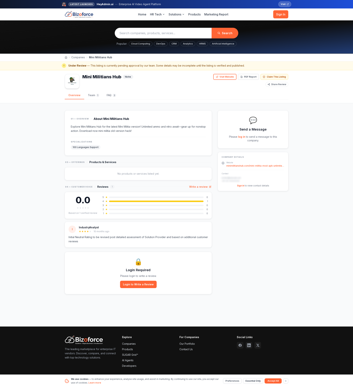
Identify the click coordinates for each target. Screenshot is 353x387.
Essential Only (253, 380)
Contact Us (186, 349)
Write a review (198, 186)
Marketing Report (216, 14)
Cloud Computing (140, 43)
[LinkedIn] (249, 345)
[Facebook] (240, 345)
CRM (174, 43)
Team (93, 95)
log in (241, 136)
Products (194, 14)
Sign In (280, 14)
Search (227, 33)
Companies (78, 57)
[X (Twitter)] (257, 345)
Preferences (232, 380)
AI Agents (127, 360)
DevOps (160, 43)
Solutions (175, 14)
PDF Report (250, 76)
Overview (74, 95)
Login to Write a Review (138, 284)
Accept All (273, 380)
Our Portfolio (187, 343)
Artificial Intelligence (223, 43)
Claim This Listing (276, 76)
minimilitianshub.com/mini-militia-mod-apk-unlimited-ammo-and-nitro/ (255, 165)
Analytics (188, 43)
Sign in (240, 185)
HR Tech (156, 14)
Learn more (94, 382)
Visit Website (227, 76)
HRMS (202, 43)
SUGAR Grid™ (130, 354)
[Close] (285, 381)
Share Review (278, 84)
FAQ (111, 95)
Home (142, 14)
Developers (129, 365)
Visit (283, 4)
